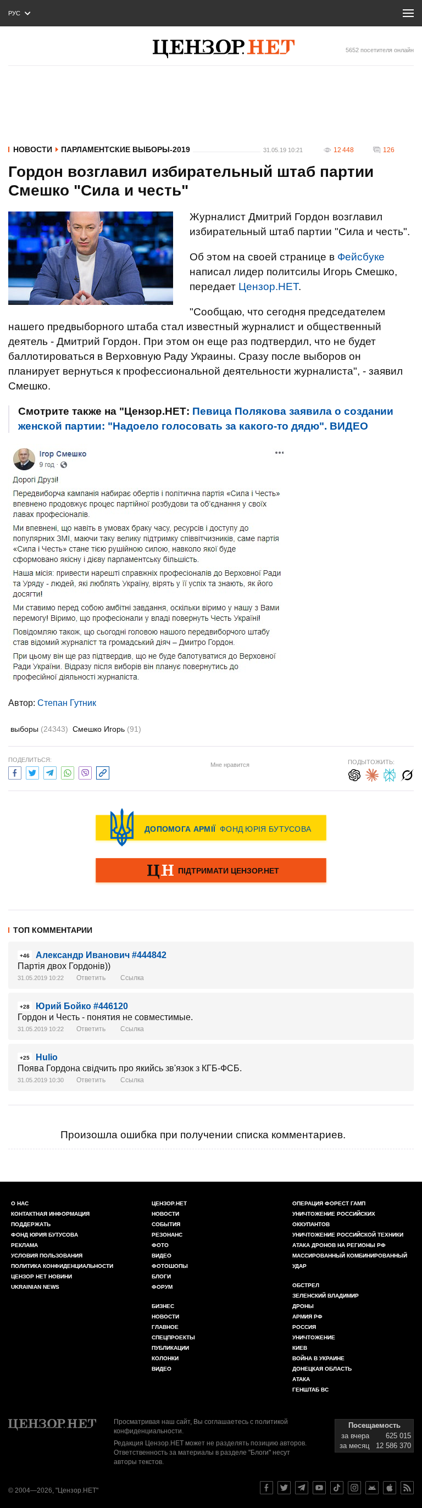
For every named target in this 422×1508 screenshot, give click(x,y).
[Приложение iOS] (389, 1487)
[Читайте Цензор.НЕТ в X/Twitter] (284, 1487)
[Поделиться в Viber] (85, 771)
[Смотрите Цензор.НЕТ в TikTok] (336, 1487)
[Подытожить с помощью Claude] (372, 773)
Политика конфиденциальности (62, 1266)
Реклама (24, 1245)
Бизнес (163, 1306)
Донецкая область (322, 1369)
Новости (32, 149)
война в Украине (318, 1358)
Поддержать (31, 1224)
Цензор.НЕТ (268, 286)
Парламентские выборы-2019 (125, 149)
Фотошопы (170, 1266)
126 (389, 150)
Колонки (165, 1358)
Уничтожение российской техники (347, 1235)
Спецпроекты (173, 1337)
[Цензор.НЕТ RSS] (407, 1487)
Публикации (170, 1348)
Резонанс (167, 1235)
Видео (161, 1256)
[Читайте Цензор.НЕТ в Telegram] (301, 1487)
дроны (303, 1306)
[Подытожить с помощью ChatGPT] (354, 773)
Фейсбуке (361, 257)
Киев (299, 1348)
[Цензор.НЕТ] (224, 49)
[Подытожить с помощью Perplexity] (389, 773)
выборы (39, 729)
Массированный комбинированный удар (349, 1261)
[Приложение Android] (372, 1487)
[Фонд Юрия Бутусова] (211, 827)
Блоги (161, 1276)
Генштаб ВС (310, 1390)
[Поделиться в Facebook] (14, 771)
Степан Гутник (66, 703)
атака (301, 1379)
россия (304, 1327)
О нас (20, 1203)
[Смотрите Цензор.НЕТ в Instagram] (354, 1487)
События (166, 1224)
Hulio (47, 1057)
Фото (160, 1245)
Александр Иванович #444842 (101, 955)
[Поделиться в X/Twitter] (32, 771)
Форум (162, 1287)
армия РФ (307, 1317)
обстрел (305, 1285)
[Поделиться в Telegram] (50, 771)
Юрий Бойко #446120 (82, 1006)
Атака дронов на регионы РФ (339, 1245)
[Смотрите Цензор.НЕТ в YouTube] (319, 1487)
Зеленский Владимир (325, 1296)
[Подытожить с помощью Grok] (407, 773)
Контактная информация (50, 1214)
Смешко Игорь (107, 729)
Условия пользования (46, 1256)
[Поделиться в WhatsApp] (67, 771)
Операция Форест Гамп (328, 1203)
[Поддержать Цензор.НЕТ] (211, 871)
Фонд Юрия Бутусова (44, 1235)
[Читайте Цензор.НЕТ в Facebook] (266, 1487)
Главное (165, 1327)
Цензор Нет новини (41, 1276)
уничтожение (313, 1337)
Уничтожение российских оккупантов (333, 1219)
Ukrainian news (35, 1287)
